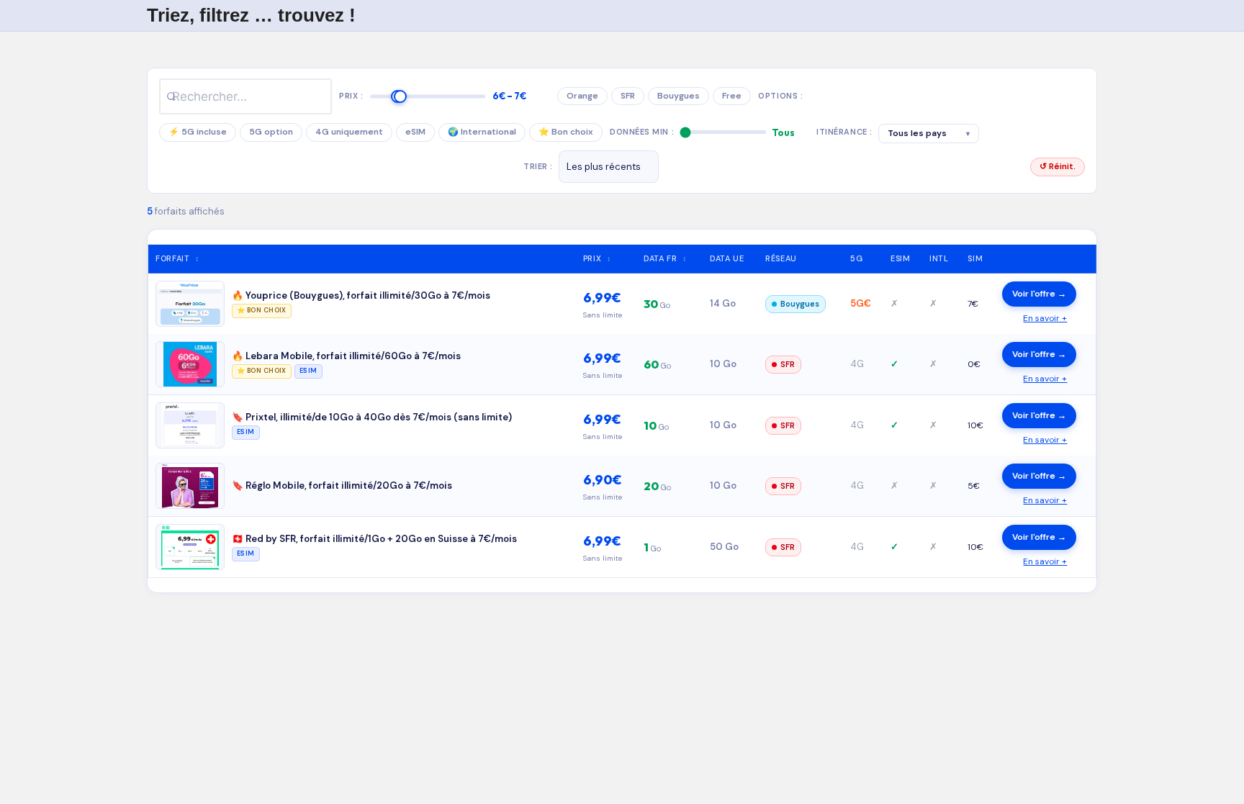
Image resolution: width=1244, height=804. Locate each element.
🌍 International (482, 131)
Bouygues (678, 95)
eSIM (415, 131)
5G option (271, 131)
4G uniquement (349, 131)
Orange (582, 95)
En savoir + (1045, 318)
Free (732, 95)
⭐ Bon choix (565, 131)
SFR (628, 95)
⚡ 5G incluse (197, 131)
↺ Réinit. (1058, 166)
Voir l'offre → (1039, 293)
